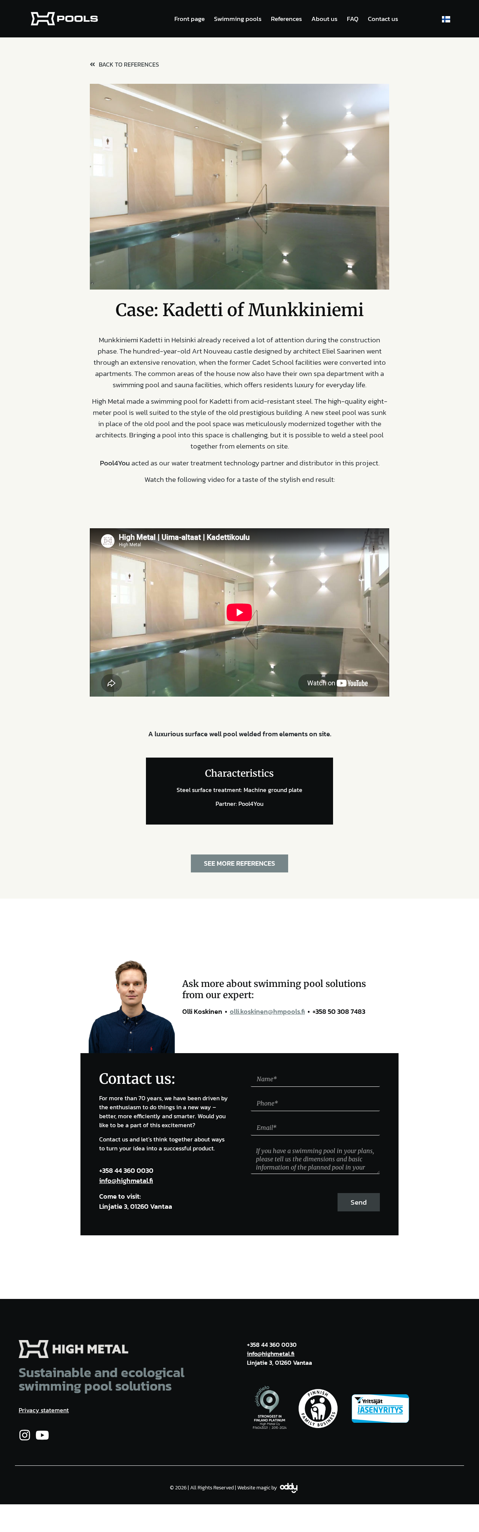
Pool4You (115, 463)
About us (324, 19)
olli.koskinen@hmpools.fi (267, 1011)
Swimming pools (238, 19)
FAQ (353, 19)
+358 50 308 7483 (338, 1011)
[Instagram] (25, 1435)
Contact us (383, 19)
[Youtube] (42, 1435)
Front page (189, 19)
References (286, 19)
